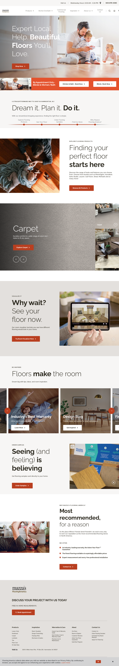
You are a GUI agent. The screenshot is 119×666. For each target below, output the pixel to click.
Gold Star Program (77, 642)
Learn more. (65, 663)
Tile (13, 640)
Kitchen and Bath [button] (45, 11)
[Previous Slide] (16, 259)
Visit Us (63, 3)
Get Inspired (71, 428)
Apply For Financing (97, 639)
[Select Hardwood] (115, 251)
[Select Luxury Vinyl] (115, 238)
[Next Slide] (23, 259)
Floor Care (15, 642)
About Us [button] (87, 11)
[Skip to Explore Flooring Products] (24, 124)
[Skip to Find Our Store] (77, 124)
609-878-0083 (111, 3)
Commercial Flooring (61, 11)
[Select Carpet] (115, 225)
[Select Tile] (115, 264)
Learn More (19, 428)
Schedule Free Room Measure (97, 636)
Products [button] (29, 11)
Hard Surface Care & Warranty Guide (58, 635)
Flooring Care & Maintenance (56, 639)
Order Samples (21, 485)
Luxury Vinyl (15, 631)
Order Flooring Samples (98, 633)
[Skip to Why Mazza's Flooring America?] (95, 124)
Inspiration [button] (73, 11)
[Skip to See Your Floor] (42, 124)
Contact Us (100, 11)
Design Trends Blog (37, 633)
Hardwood (15, 633)
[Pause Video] (113, 339)
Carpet (14, 635)
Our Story (74, 631)
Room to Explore (76, 633)
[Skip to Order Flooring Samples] (59, 124)
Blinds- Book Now (103, 84)
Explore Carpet (22, 247)
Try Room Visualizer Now (24, 339)
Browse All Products (80, 188)
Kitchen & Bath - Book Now (73, 84)
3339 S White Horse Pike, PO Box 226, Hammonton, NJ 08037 (39, 649)
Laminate (14, 638)
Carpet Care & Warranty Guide (59, 632)
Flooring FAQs (36, 635)
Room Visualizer (36, 631)
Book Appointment (24, 612)
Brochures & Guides (37, 638)
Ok (98, 661)
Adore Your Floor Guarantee (76, 638)
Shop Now (19, 66)
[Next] (111, 411)
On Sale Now (15, 645)
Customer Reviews (77, 635)
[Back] (7, 411)
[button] (109, 11)
